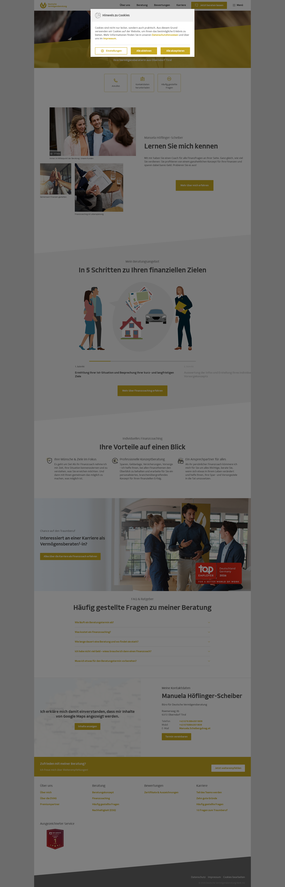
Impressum (109, 38)
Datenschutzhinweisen (165, 35)
